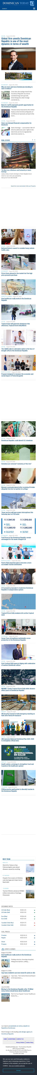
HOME (5, 1039)
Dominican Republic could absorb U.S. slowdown (17, 440)
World (3, 711)
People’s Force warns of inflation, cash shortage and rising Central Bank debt (13, 880)
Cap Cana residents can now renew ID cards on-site (18, 973)
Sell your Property (31, 186)
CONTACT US (20, 1039)
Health (3, 762)
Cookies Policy (29, 1042)
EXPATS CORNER (10, 949)
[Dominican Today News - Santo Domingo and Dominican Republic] (18, 3)
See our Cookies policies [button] (17, 1066)
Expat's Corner (6, 296)
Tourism (4, 787)
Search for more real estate (18, 186)
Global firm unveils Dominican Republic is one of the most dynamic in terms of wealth (16, 41)
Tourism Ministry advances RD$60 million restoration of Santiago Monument (13, 893)
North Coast (6, 372)
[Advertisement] (17, 19)
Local (3, 36)
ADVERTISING (11, 1039)
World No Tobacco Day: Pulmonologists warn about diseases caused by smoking (11, 867)
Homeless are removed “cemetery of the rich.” (16, 464)
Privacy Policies (20, 1042)
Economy (4, 85)
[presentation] (32, 139)
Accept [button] (18, 1070)
